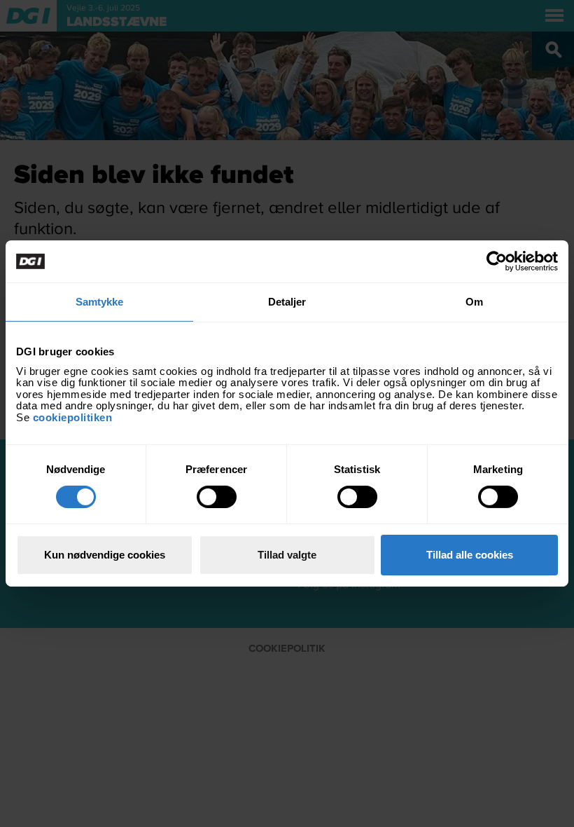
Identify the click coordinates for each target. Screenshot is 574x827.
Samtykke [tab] (100, 302)
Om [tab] (474, 302)
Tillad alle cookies (469, 555)
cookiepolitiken (74, 417)
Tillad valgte (287, 555)
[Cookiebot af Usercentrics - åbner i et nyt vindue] (496, 261)
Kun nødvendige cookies (104, 555)
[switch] (217, 497)
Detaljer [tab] (287, 302)
